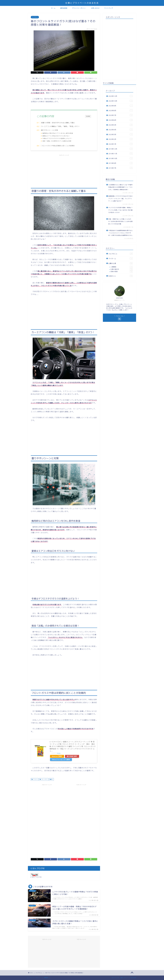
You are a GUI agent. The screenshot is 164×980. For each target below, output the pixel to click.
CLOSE (88, 116)
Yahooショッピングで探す (61, 759)
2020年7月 (120, 115)
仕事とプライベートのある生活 (82, 3)
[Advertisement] (64, 170)
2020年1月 (120, 144)
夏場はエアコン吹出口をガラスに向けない (56, 136)
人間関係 (121, 267)
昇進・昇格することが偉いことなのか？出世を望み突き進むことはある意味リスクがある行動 (120, 221)
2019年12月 (120, 149)
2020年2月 (120, 139)
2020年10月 (120, 101)
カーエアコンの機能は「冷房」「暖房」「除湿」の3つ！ (60, 126)
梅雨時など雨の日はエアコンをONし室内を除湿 (58, 133)
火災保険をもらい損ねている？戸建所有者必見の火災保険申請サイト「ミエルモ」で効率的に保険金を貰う (120, 187)
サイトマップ (108, 8)
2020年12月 (120, 96)
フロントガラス (44, 779)
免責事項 (46, 977)
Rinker (59, 753)
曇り (52, 779)
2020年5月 (120, 125)
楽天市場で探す (72, 756)
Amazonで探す (57, 756)
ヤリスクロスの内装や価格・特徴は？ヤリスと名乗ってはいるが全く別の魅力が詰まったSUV (120, 210)
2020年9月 (120, 106)
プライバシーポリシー (79, 8)
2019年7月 (120, 168)
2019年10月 (120, 158)
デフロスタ (35, 779)
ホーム (53, 8)
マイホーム (120, 259)
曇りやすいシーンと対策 (49, 130)
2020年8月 (120, 111)
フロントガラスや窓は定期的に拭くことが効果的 (58, 146)
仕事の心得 (120, 263)
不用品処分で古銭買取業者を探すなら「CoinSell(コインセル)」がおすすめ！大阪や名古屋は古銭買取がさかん (120, 233)
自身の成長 (121, 271)
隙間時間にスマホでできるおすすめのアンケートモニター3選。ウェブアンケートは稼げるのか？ (120, 198)
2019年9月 (120, 163)
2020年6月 (120, 120)
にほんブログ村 (36, 877)
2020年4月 (120, 130)
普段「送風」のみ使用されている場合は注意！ (57, 141)
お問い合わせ (95, 8)
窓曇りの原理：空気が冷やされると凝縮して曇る (58, 123)
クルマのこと (35, 17)
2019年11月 (120, 154)
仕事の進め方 (121, 269)
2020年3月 (120, 135)
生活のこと (120, 276)
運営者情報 (63, 8)
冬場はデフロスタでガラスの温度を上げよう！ (57, 138)
